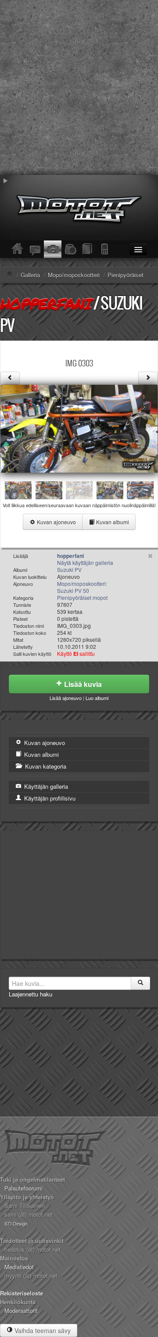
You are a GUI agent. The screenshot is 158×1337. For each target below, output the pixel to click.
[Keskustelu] (35, 249)
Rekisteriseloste (21, 1293)
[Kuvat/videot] (52, 249)
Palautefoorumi (23, 1188)
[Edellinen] (10, 378)
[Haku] (140, 983)
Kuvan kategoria (44, 766)
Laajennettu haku (30, 994)
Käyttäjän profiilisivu (48, 798)
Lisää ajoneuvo (66, 697)
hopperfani (46, 303)
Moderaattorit (21, 1310)
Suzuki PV (69, 569)
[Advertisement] (79, 87)
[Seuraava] (148, 378)
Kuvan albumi (112, 522)
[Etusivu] (17, 249)
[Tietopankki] (88, 249)
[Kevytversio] (105, 249)
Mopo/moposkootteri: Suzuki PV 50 (82, 587)
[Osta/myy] (70, 249)
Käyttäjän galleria (45, 786)
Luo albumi (97, 697)
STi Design (16, 1223)
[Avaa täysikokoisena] (79, 428)
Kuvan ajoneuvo (56, 522)
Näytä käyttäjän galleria (85, 562)
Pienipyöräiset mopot (82, 597)
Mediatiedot (19, 1267)
